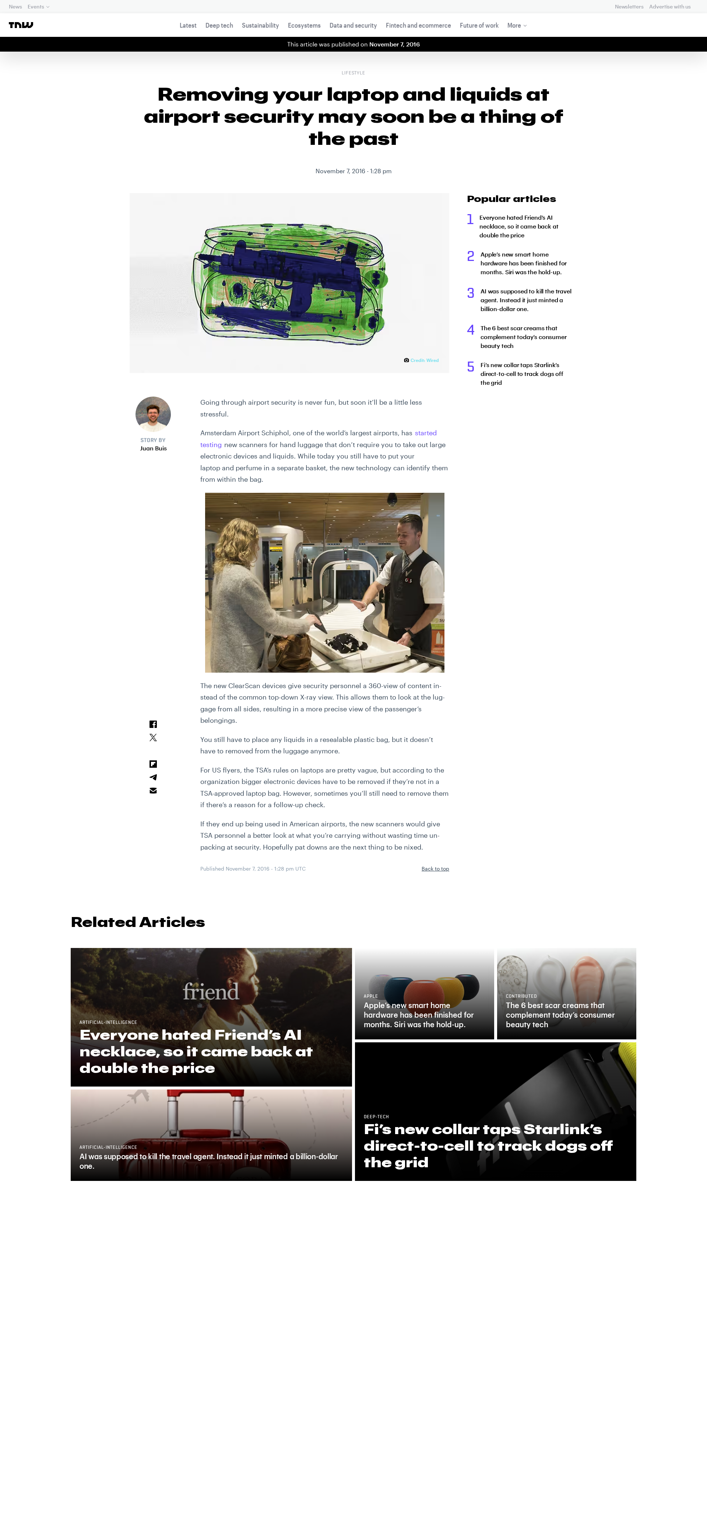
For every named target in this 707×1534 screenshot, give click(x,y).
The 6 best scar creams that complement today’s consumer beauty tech (524, 336)
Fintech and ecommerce (418, 25)
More (514, 25)
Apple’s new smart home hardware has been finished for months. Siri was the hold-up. (524, 263)
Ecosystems (304, 25)
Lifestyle (354, 73)
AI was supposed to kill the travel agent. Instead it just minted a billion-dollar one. (526, 299)
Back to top (435, 868)
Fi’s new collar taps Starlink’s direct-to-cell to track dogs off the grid (522, 373)
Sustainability (260, 25)
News (15, 6)
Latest (188, 25)
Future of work (479, 25)
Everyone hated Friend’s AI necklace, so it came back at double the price (519, 226)
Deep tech (219, 25)
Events (36, 6)
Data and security (353, 25)
